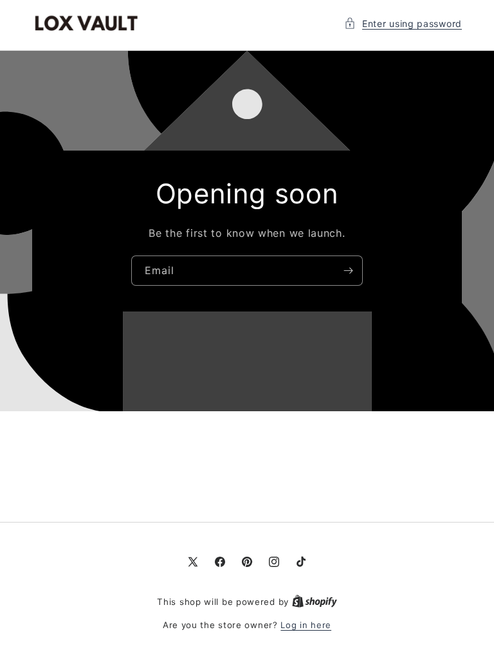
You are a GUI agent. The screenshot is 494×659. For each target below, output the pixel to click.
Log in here (305, 625)
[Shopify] (314, 602)
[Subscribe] (348, 270)
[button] (403, 23)
